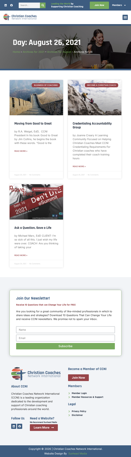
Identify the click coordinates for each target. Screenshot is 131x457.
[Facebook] (11, 5)
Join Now (99, 5)
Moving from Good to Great (33, 123)
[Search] (43, 5)
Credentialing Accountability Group (92, 125)
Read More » (20, 151)
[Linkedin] (5, 5)
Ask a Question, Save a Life (32, 228)
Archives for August (59, 51)
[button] (125, 17)
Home (16, 51)
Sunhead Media (77, 453)
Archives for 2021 (33, 51)
